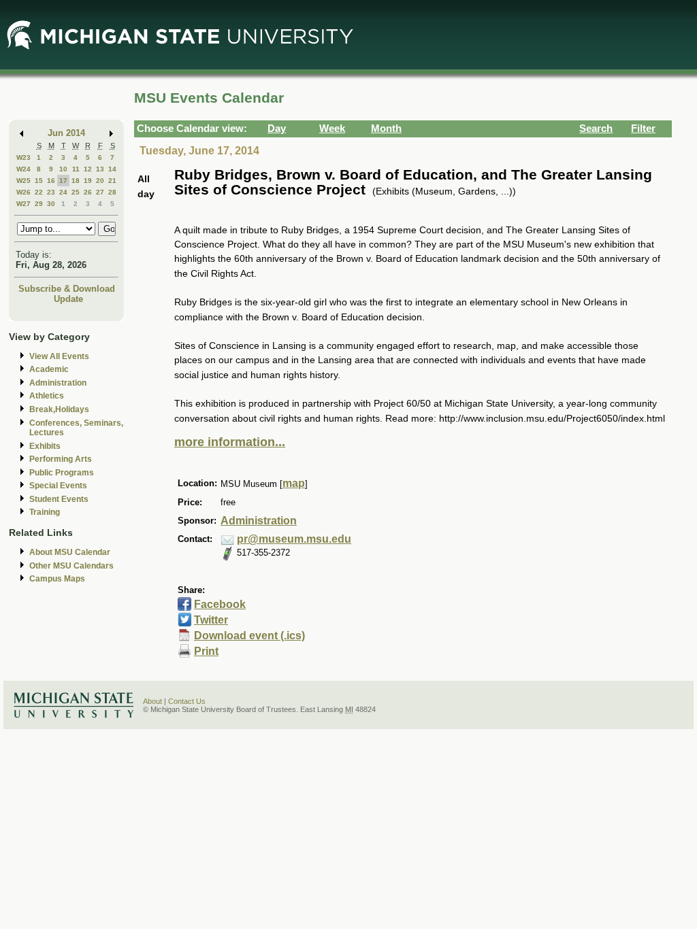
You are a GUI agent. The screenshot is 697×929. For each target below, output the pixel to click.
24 (63, 192)
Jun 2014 (66, 133)
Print (206, 651)
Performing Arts (60, 459)
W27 (23, 203)
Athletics (46, 396)
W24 (23, 169)
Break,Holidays (59, 409)
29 (39, 203)
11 (76, 169)
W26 (23, 192)
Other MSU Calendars (71, 566)
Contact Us (187, 701)
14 (112, 169)
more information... (229, 442)
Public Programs (61, 472)
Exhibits (45, 446)
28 (112, 192)
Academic (49, 369)
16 (51, 180)
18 (75, 180)
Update (68, 299)
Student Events (58, 499)
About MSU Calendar (69, 552)
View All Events (59, 356)
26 (88, 192)
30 (51, 203)
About (152, 701)
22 (39, 192)
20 (100, 180)
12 (88, 169)
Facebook (220, 604)
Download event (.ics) (249, 635)
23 (51, 192)
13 (100, 169)
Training (44, 512)
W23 (23, 157)
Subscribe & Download (66, 289)
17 (63, 180)
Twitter (211, 620)
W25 (23, 180)
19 (88, 180)
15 (39, 180)
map (293, 483)
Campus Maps (57, 579)
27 (100, 192)
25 (75, 192)
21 (112, 180)
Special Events (58, 485)
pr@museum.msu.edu (294, 539)
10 (63, 169)
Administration (57, 383)
